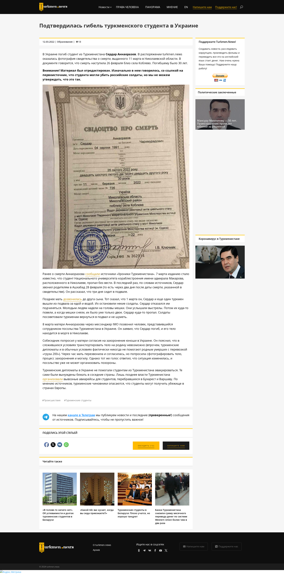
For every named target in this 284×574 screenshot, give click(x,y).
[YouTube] (160, 550)
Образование (65, 41)
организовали (53, 379)
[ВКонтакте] (149, 550)
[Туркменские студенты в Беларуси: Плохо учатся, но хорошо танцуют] (135, 504)
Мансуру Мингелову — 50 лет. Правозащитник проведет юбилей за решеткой (217, 123)
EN (186, 7)
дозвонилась (72, 299)
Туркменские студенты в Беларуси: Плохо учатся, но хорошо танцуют (134, 513)
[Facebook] (155, 550)
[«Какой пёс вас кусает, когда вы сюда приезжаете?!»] (97, 504)
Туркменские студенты (78, 400)
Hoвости (104, 7)
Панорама (152, 7)
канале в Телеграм (81, 415)
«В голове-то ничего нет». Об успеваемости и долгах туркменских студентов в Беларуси (58, 514)
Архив (96, 549)
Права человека (127, 7)
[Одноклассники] (138, 550)
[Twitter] (165, 550)
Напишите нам (195, 546)
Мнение (172, 7)
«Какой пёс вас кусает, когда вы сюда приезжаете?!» (97, 511)
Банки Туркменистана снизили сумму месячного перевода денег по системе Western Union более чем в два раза (171, 516)
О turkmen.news (102, 545)
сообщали (92, 274)
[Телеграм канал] (144, 550)
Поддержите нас (228, 546)
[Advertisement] (220, 182)
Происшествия (52, 400)
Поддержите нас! (226, 7)
